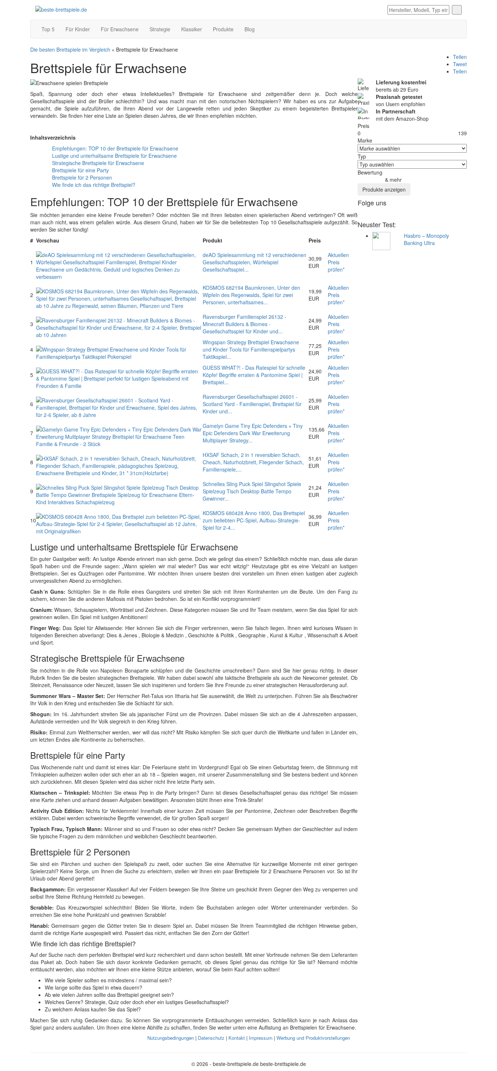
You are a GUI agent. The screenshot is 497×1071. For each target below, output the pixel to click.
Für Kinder (77, 29)
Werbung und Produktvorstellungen (313, 1037)
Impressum (261, 1037)
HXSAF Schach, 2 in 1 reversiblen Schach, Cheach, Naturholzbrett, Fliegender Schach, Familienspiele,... (253, 462)
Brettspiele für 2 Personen (82, 177)
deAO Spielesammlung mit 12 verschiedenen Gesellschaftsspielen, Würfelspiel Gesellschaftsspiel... (254, 262)
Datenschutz (211, 1037)
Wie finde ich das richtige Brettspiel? (93, 184)
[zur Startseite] (61, 8)
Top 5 (48, 29)
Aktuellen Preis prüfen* (338, 262)
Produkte (223, 29)
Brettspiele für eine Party (80, 170)
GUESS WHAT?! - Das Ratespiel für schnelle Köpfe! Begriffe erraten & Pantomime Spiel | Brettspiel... (254, 375)
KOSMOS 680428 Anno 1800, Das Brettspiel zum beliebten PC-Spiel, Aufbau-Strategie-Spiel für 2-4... (254, 520)
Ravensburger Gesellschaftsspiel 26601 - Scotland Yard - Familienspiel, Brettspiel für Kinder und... (252, 404)
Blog (249, 29)
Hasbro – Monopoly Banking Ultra (426, 239)
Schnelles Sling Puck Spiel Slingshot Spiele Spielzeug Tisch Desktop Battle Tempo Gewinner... (252, 491)
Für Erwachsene (120, 29)
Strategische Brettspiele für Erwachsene (98, 163)
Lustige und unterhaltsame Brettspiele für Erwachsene (114, 155)
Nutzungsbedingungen (170, 1037)
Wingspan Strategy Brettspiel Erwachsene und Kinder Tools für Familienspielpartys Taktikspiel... (251, 349)
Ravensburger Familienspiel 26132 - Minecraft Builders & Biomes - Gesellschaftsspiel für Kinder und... (244, 324)
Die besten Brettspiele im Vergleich (70, 49)
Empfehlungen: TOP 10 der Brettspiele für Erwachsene (115, 148)
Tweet (460, 64)
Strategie (160, 29)
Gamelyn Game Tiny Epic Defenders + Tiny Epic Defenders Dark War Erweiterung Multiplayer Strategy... (253, 433)
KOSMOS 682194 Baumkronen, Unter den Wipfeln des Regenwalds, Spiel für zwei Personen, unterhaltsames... (251, 295)
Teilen (460, 56)
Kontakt (236, 1037)
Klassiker (191, 29)
